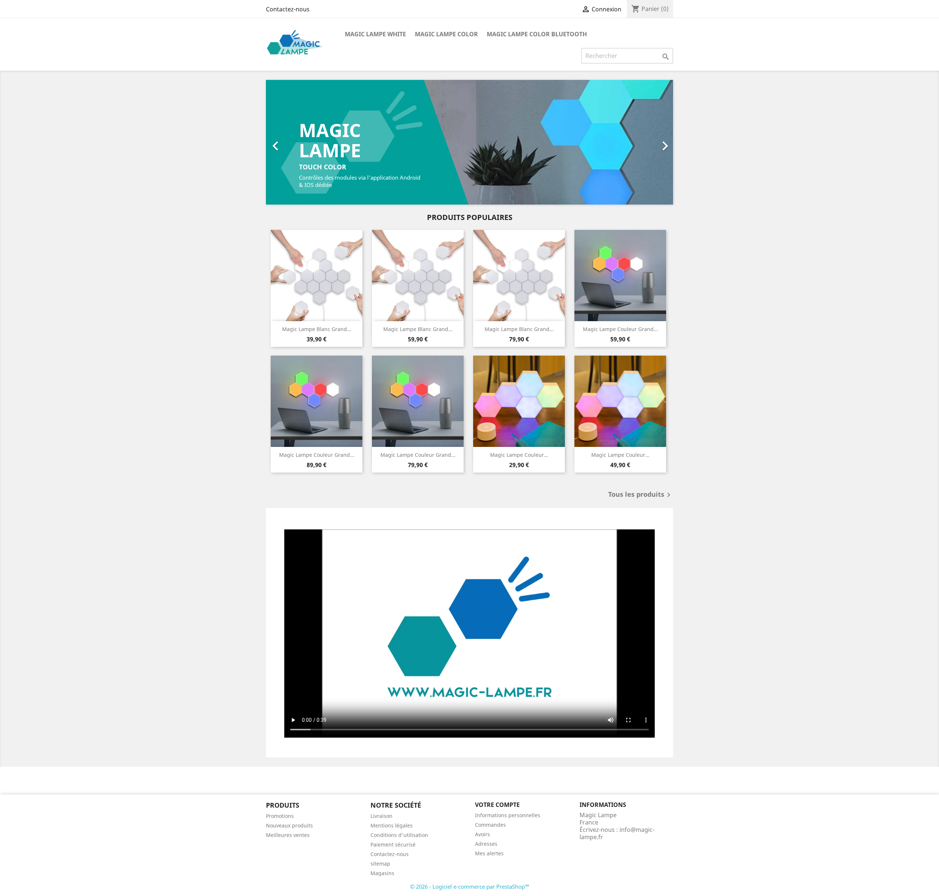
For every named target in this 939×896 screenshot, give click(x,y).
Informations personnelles (507, 815)
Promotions (280, 815)
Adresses (486, 843)
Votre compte (497, 805)
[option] (469, 142)
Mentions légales (391, 825)
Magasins (382, 873)
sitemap (380, 863)
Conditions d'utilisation (399, 834)
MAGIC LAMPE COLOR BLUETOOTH (537, 34)
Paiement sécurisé (393, 844)
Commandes (490, 824)
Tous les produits (640, 495)
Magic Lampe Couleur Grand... (620, 329)
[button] (296, 142)
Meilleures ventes (288, 834)
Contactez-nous (288, 9)
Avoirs (482, 834)
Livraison (381, 815)
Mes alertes (489, 853)
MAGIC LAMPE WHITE (375, 34)
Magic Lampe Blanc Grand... (316, 329)
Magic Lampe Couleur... (519, 454)
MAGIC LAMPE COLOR (446, 34)
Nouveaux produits (289, 825)
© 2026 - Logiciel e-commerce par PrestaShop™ (469, 886)
